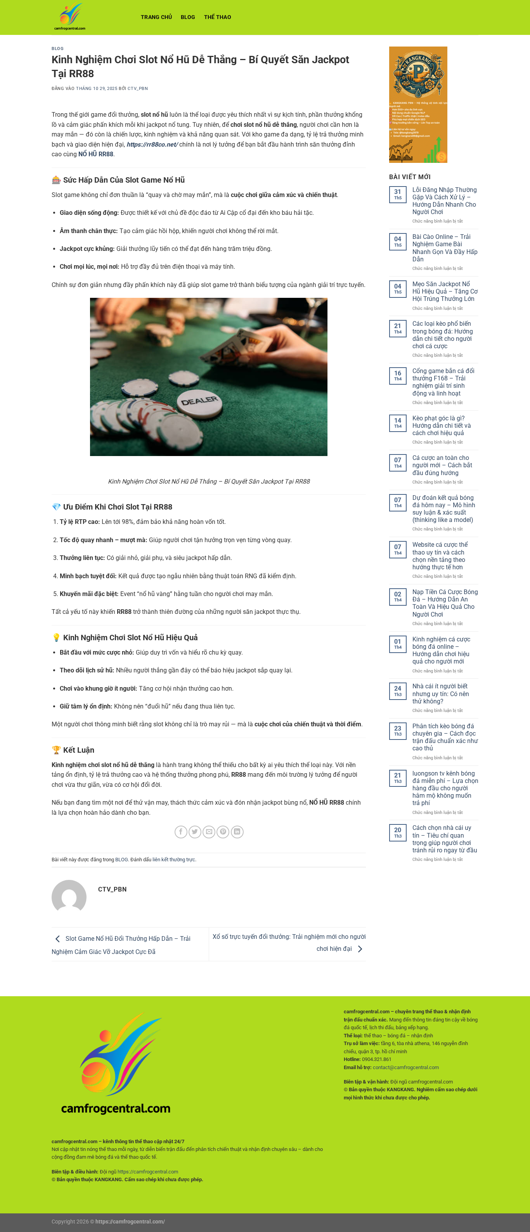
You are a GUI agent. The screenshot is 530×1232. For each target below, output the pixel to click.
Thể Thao (217, 17)
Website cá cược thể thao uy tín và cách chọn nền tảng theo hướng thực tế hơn (440, 556)
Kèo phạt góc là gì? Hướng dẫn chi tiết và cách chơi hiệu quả (441, 426)
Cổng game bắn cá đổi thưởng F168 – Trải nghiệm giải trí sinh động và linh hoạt (443, 382)
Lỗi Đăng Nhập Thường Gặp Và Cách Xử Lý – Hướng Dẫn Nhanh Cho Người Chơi (444, 201)
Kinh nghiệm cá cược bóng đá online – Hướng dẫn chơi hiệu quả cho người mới (441, 650)
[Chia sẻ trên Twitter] (195, 832)
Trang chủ (156, 17)
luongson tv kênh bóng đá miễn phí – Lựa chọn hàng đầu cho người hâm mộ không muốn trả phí (445, 788)
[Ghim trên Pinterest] (223, 832)
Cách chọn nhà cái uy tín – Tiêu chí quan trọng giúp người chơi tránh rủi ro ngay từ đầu (444, 839)
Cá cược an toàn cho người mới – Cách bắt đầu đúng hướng (442, 465)
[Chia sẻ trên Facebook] (181, 832)
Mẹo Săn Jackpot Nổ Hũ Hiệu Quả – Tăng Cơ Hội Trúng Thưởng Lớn (445, 291)
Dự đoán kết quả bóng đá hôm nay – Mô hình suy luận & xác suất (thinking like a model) (443, 509)
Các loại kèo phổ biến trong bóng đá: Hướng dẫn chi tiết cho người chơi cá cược (442, 335)
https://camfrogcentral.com (148, 1172)
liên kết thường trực (173, 859)
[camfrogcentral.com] (90, 17)
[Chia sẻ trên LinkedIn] (237, 832)
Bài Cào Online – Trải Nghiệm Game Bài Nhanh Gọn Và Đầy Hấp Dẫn (445, 248)
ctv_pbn (138, 88)
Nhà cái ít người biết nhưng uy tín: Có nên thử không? (440, 694)
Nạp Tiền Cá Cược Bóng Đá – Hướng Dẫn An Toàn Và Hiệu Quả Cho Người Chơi (445, 603)
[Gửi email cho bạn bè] (209, 832)
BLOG (188, 17)
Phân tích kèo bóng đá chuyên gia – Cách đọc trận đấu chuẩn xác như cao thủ (445, 737)
